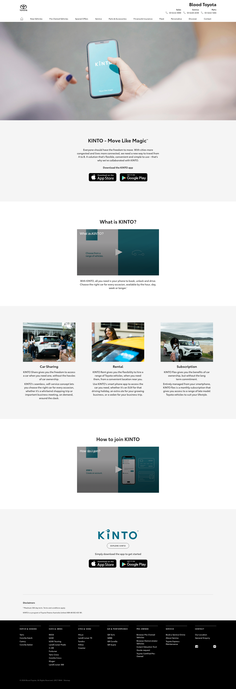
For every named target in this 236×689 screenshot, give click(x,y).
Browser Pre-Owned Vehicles (146, 636)
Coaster (81, 647)
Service (98, 18)
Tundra (81, 641)
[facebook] (196, 646)
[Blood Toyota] (23, 8)
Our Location (201, 634)
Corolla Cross (55, 657)
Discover (193, 18)
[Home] (22, 19)
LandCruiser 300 (56, 664)
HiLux (80, 634)
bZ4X (51, 638)
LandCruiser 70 (85, 638)
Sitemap (67, 680)
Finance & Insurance (143, 18)
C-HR (51, 647)
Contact (207, 18)
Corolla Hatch (26, 638)
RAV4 (51, 634)
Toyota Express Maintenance (172, 642)
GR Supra (111, 644)
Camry (23, 641)
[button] (118, 252)
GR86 (109, 638)
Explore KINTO (118, 546)
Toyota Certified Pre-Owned (146, 655)
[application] (118, 252)
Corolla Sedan (26, 644)
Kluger (52, 661)
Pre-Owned (143, 629)
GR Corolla (112, 641)
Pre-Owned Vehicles (58, 18)
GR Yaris (111, 634)
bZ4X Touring (55, 641)
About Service (172, 638)
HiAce (81, 644)
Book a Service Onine (175, 634)
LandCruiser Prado (57, 644)
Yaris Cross (54, 654)
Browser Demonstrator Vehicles (147, 642)
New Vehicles (36, 18)
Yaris (22, 634)
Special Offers (81, 18)
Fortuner (53, 651)
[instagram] (214, 646)
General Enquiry (202, 638)
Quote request (143, 650)
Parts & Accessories (118, 18)
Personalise (176, 18)
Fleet (161, 18)
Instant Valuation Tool (147, 646)
